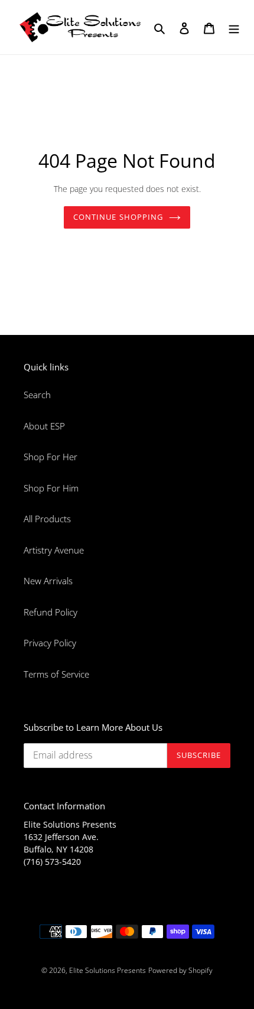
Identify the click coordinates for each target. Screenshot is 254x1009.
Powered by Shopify (180, 970)
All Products (47, 519)
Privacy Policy (50, 643)
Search (37, 395)
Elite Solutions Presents (107, 970)
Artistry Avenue (54, 550)
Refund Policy (50, 612)
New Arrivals (48, 581)
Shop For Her (50, 457)
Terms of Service (56, 674)
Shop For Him (51, 488)
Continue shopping (118, 216)
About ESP (44, 426)
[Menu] (234, 27)
